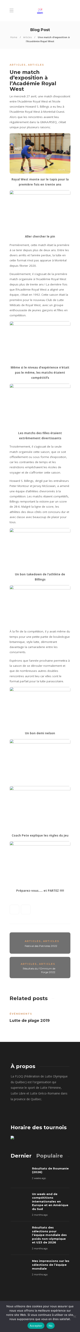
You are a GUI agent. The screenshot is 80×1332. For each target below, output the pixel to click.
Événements (21, 1013)
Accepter (36, 1325)
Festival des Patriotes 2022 (41, 946)
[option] (40, 1016)
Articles (27, 37)
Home (13, 37)
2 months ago (40, 1214)
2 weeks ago (39, 1178)
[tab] (21, 1156)
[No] (75, 1316)
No (51, 1325)
